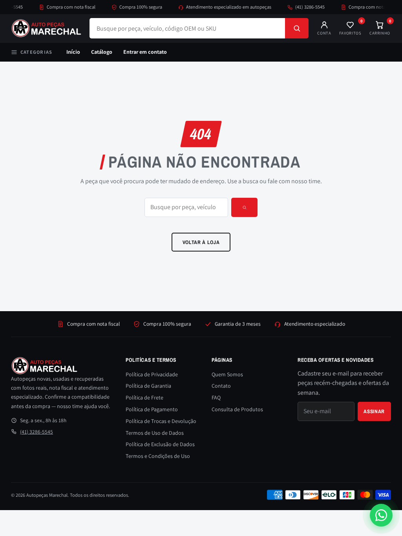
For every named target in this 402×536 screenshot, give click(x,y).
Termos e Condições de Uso (158, 455)
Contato (221, 385)
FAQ (216, 397)
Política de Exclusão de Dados (160, 444)
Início (73, 51)
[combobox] (187, 28)
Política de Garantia (148, 385)
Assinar (374, 411)
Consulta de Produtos (237, 409)
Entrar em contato (145, 51)
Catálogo (101, 51)
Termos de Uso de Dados (155, 432)
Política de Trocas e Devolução (161, 421)
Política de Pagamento (152, 409)
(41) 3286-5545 (305, 7)
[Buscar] (297, 28)
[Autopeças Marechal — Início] (46, 28)
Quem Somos (227, 374)
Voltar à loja (201, 242)
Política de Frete (144, 397)
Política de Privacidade (152, 374)
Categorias (36, 52)
